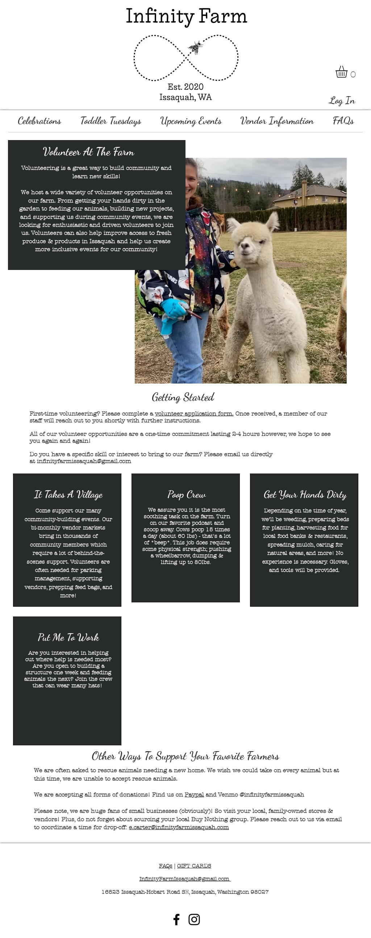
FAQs (165, 866)
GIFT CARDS (194, 866)
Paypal (194, 794)
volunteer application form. (194, 413)
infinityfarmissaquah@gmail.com (84, 461)
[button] (348, 72)
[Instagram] (194, 919)
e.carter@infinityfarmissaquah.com (179, 827)
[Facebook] (176, 919)
